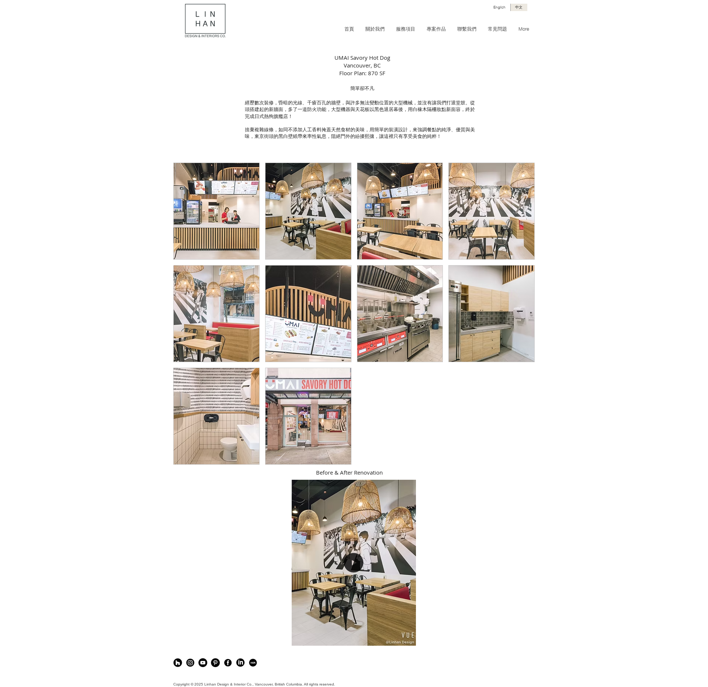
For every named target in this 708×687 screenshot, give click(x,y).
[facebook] (227, 662)
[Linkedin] (240, 662)
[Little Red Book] (253, 662)
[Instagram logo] (190, 662)
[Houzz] (177, 662)
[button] (216, 211)
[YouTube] (202, 662)
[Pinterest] (215, 662)
